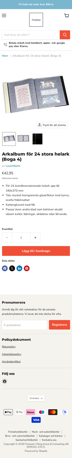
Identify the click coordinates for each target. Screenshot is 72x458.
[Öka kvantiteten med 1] (35, 238)
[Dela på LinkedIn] (19, 268)
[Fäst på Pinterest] (27, 268)
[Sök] (65, 34)
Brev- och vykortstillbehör (20, 436)
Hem (5, 55)
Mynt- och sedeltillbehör (46, 432)
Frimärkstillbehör (18, 432)
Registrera (59, 325)
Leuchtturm (13, 166)
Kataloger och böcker (51, 436)
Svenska (34, 398)
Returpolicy (9, 346)
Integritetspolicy (11, 354)
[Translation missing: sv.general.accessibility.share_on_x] (12, 268)
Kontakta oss (49, 440)
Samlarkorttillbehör (27, 440)
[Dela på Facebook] (5, 268)
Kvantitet (7, 229)
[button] (9, 139)
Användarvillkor (11, 361)
